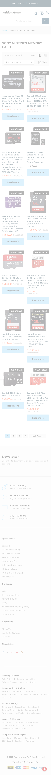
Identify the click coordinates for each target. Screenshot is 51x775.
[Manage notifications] (44, 769)
